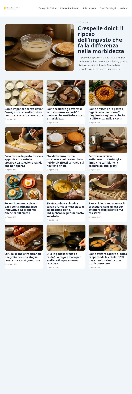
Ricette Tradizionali (69, 8)
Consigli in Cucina (47, 8)
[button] (126, 8)
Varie (122, 8)
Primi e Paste (89, 8)
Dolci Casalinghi (108, 8)
